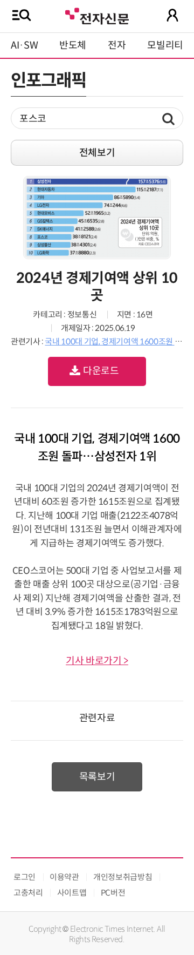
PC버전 (113, 893)
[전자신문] (97, 15)
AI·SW (24, 45)
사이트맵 (72, 893)
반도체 (72, 45)
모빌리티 (165, 45)
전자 (117, 45)
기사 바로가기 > (97, 661)
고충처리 (28, 893)
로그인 (24, 877)
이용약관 (64, 877)
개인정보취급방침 (122, 877)
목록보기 (97, 777)
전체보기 (97, 153)
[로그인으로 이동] (172, 15)
